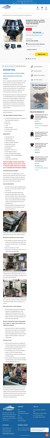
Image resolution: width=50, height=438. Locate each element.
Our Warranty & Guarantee (23, 413)
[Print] (30, 59)
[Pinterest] (35, 59)
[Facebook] (26, 59)
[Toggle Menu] (46, 7)
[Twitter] (32, 59)
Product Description (10, 66)
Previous (2, 46)
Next (23, 46)
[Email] (28, 59)
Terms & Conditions (22, 421)
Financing (20, 417)
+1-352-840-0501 (42, 413)
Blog (19, 415)
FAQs (19, 410)
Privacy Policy (21, 419)
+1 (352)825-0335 (41, 417)
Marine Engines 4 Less (31, 26)
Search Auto (27, 435)
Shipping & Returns (22, 411)
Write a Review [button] (29, 39)
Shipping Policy (22, 66)
